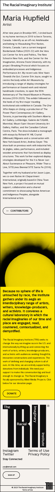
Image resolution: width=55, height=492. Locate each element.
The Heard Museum (28, 94)
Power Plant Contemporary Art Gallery (23, 112)
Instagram (10, 450)
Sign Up (11, 475)
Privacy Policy (39, 454)
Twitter (8, 454)
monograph (46, 130)
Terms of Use (38, 450)
